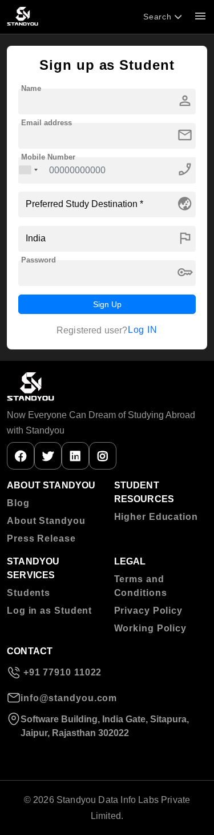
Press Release (41, 538)
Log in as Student (49, 610)
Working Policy (150, 628)
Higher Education (156, 517)
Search (159, 16)
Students (28, 593)
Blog (18, 503)
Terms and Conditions (140, 586)
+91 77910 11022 (61, 672)
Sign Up (107, 304)
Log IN (143, 330)
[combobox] (28, 170)
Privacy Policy (148, 610)
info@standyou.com (69, 698)
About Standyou (46, 521)
